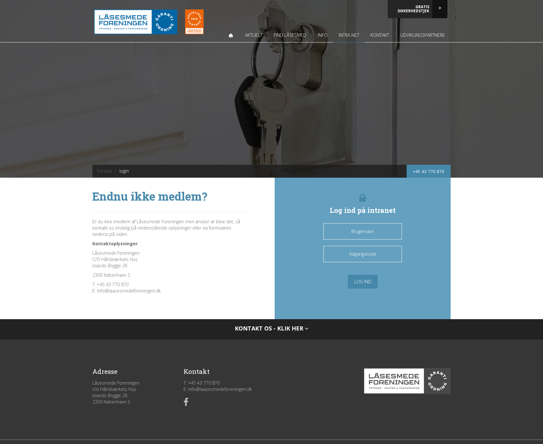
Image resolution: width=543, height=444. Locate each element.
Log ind (362, 282)
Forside (104, 171)
